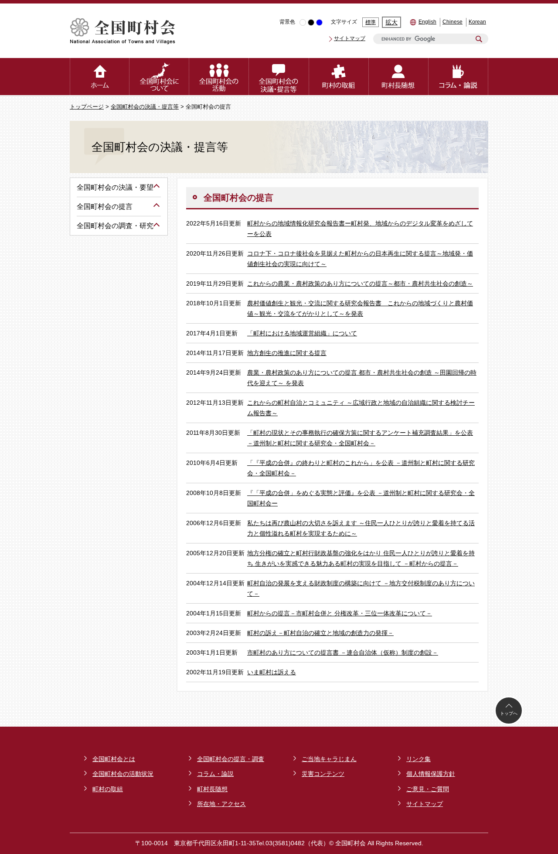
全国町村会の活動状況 (122, 773)
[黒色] (311, 22)
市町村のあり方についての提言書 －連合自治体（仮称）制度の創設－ (342, 652)
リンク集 (418, 758)
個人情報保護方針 (430, 773)
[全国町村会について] (159, 76)
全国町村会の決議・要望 (115, 187)
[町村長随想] (399, 76)
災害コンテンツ (323, 773)
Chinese (452, 22)
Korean (477, 22)
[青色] (319, 22)
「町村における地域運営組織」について (302, 333)
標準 (370, 22)
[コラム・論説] (458, 76)
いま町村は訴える (271, 672)
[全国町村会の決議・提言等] (279, 76)
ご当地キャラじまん (329, 758)
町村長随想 (212, 789)
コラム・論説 (215, 773)
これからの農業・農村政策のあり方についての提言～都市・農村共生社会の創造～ (360, 283)
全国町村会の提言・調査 (230, 758)
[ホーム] (99, 76)
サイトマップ (349, 38)
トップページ (87, 107)
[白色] (302, 22)
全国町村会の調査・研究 (115, 225)
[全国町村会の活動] (219, 76)
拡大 (391, 22)
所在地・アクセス (221, 803)
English (427, 22)
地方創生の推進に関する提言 (287, 352)
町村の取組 (107, 789)
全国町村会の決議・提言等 (145, 107)
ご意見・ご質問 (427, 789)
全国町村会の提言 (105, 206)
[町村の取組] (339, 76)
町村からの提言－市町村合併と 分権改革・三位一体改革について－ (339, 613)
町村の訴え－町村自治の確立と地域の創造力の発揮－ (320, 632)
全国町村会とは (113, 758)
